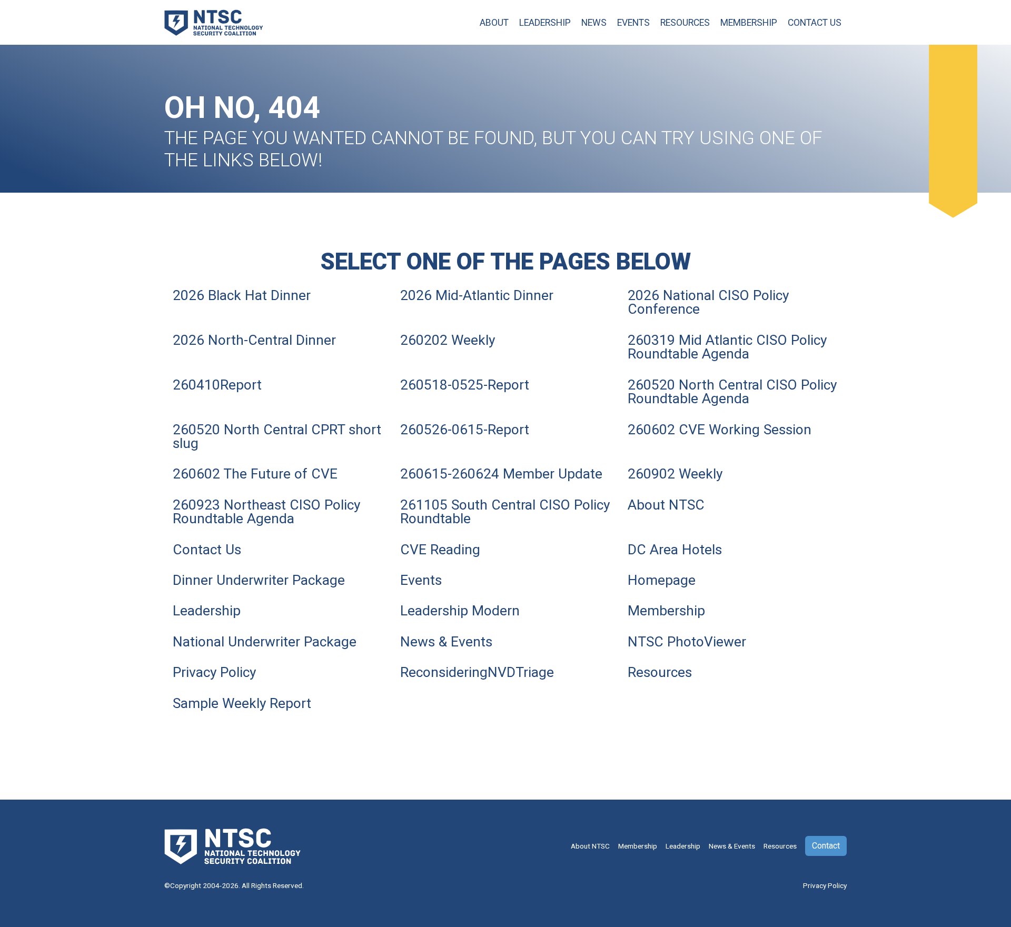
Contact (826, 846)
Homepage (662, 580)
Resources (685, 22)
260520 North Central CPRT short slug (277, 436)
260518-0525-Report (464, 385)
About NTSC (666, 505)
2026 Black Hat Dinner (242, 295)
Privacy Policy (214, 672)
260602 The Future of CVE (255, 474)
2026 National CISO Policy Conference (708, 302)
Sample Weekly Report (242, 703)
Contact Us (814, 22)
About (494, 22)
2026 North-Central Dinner (254, 340)
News (594, 22)
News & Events (446, 642)
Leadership (545, 22)
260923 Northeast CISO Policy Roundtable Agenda (266, 511)
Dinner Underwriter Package (259, 580)
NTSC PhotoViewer (687, 642)
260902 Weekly (675, 474)
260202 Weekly (447, 340)
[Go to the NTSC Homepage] (213, 21)
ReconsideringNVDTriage (477, 672)
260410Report (217, 385)
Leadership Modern (460, 611)
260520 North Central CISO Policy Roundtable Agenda (732, 391)
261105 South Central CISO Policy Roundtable (505, 511)
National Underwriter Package (264, 642)
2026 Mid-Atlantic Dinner (476, 295)
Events (633, 22)
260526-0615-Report (464, 429)
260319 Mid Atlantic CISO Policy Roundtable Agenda (727, 347)
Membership (748, 22)
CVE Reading (440, 549)
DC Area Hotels (675, 549)
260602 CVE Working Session (719, 429)
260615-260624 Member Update (501, 474)
